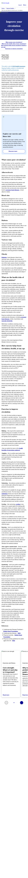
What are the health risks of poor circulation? (14, 43)
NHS (19, 633)
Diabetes (4, 257)
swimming (5, 493)
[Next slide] (21, 702)
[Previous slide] (6, 702)
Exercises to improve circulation (14, 48)
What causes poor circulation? (14, 42)
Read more (6, 695)
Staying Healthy (10, 8)
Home (3, 8)
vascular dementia (7, 321)
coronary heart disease (12, 190)
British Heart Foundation (10, 631)
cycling (18, 504)
